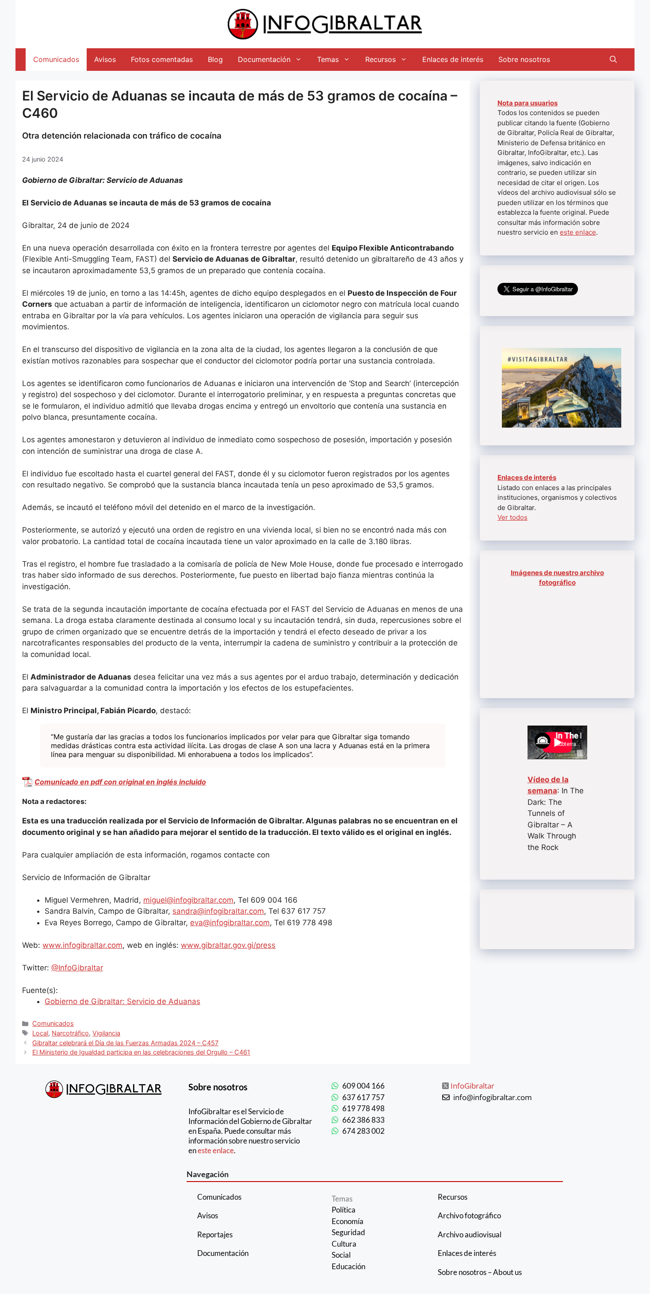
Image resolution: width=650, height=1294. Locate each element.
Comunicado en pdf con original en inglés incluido (120, 781)
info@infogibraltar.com (492, 1097)
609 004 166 (363, 1085)
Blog (215, 59)
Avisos (105, 59)
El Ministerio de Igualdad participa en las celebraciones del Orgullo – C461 (141, 1052)
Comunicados (56, 59)
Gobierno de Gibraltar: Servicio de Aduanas (122, 1001)
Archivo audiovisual (469, 1234)
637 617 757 (363, 1097)
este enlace (578, 232)
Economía (347, 1221)
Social (341, 1254)
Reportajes (215, 1234)
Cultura (344, 1243)
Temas (328, 59)
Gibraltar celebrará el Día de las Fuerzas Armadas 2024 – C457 (125, 1043)
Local (40, 1033)
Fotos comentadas (162, 59)
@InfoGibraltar (77, 967)
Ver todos (512, 517)
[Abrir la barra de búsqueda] (613, 59)
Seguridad (348, 1232)
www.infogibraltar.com (82, 945)
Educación (348, 1266)
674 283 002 (363, 1131)
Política (344, 1209)
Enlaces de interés (452, 59)
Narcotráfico (70, 1033)
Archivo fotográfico (469, 1215)
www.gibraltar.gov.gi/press (228, 945)
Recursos (380, 59)
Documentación (264, 59)
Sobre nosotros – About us (480, 1272)
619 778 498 (363, 1108)
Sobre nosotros (524, 59)
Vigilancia (106, 1033)
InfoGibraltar (472, 1086)
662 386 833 (363, 1119)
